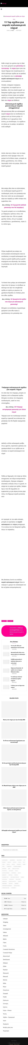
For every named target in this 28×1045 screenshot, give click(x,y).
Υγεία (4, 1020)
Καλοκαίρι (11, 870)
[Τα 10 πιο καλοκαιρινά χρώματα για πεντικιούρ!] (14, 730)
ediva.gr (11, 1044)
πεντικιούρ (5, 68)
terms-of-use (16, 1044)
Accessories (5, 860)
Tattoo (4, 925)
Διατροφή (4, 868)
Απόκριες (19, 864)
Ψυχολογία (6, 1031)
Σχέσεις (5, 1007)
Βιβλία (4, 939)
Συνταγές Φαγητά (12, 881)
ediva (12, 30)
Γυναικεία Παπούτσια (9, 949)
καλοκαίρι (18, 76)
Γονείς (4, 946)
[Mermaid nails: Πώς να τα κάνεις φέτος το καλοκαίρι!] (6, 654)
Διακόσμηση (6, 959)
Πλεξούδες (18, 879)
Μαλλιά (5, 980)
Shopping (5, 922)
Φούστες (10, 883)
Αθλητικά (5, 935)
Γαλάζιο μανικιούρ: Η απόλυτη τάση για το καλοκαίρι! (16, 661)
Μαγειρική (6, 973)
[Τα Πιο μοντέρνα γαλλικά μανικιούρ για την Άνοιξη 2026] (14, 752)
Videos (5, 932)
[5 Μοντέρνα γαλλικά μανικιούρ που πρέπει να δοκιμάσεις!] (14, 797)
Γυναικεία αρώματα (17, 866)
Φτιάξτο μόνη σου (8, 1027)
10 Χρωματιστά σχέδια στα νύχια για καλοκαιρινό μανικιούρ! (15, 301)
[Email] (17, 1038)
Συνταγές (5, 1003)
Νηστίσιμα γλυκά (5, 877)
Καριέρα (5, 969)
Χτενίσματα (13, 887)
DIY (24, 860)
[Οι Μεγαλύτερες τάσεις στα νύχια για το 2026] (14, 775)
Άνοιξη (8, 864)
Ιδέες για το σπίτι (15, 868)
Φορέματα (6, 1024)
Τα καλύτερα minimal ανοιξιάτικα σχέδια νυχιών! (16, 678)
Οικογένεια (6, 990)
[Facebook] (6, 1038)
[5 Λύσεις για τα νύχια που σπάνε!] (6, 687)
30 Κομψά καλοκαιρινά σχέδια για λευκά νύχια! (14, 831)
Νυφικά (22, 877)
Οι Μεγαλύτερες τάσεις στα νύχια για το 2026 (14, 786)
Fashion (3, 862)
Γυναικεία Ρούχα (7, 952)
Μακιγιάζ (5, 976)
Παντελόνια (4, 879)
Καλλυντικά (4, 870)
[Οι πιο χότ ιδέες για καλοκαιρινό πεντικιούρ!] (6, 647)
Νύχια (4, 986)
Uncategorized (7, 929)
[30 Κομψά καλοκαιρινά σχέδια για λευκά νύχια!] (14, 820)
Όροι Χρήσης (14, 1040)
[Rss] (21, 1038)
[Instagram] (10, 1038)
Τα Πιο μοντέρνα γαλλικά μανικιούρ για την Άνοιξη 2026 (14, 763)
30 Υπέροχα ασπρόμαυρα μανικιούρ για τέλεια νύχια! (14, 409)
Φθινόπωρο (4, 883)
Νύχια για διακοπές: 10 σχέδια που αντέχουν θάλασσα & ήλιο (17, 670)
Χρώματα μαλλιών (5, 887)
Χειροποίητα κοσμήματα (7, 885)
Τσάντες (19, 881)
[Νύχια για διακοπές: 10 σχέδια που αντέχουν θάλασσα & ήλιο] (6, 670)
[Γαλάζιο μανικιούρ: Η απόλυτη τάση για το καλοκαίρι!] (6, 662)
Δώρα (9, 868)
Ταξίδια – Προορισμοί (9, 1017)
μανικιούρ (19, 66)
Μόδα (4, 983)
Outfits (14, 862)
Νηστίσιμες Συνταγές (15, 877)
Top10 (3, 864)
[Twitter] (8, 1038)
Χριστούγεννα (17, 885)
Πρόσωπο (5, 1000)
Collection (19, 860)
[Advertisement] (14, 47)
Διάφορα (5, 963)
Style (19, 862)
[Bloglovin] (19, 1038)
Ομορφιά (5, 993)
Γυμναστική (9, 866)
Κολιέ (16, 870)
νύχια (14, 68)
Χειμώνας (16, 883)
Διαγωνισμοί (6, 956)
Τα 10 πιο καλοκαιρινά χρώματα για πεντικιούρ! (14, 741)
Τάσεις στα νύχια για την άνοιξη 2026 (14, 719)
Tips (24, 862)
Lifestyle (5, 918)
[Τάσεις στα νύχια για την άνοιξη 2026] (14, 709)
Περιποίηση (11, 879)
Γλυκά (3, 866)
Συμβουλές (4, 881)
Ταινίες (5, 1014)
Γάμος (24, 864)
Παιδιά (5, 997)
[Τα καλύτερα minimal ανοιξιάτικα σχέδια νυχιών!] (6, 679)
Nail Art (9, 862)
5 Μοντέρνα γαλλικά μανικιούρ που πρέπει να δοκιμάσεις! (14, 808)
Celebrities (12, 860)
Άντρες (13, 864)
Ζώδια (4, 966)
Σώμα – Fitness (7, 1010)
